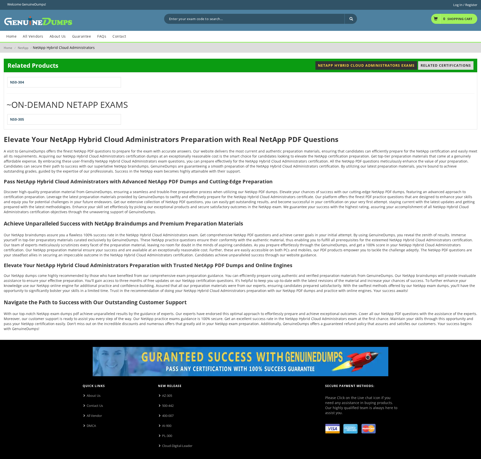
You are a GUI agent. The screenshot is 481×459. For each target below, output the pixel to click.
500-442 (168, 405)
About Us (93, 395)
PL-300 (167, 435)
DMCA (91, 425)
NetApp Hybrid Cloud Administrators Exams (366, 65)
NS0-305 (17, 119)
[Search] (350, 19)
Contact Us (95, 405)
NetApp (23, 48)
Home (8, 48)
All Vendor (94, 415)
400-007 (168, 415)
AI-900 (166, 425)
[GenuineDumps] (38, 20)
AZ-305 (167, 395)
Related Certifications (446, 65)
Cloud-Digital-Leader (177, 445)
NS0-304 (17, 82)
